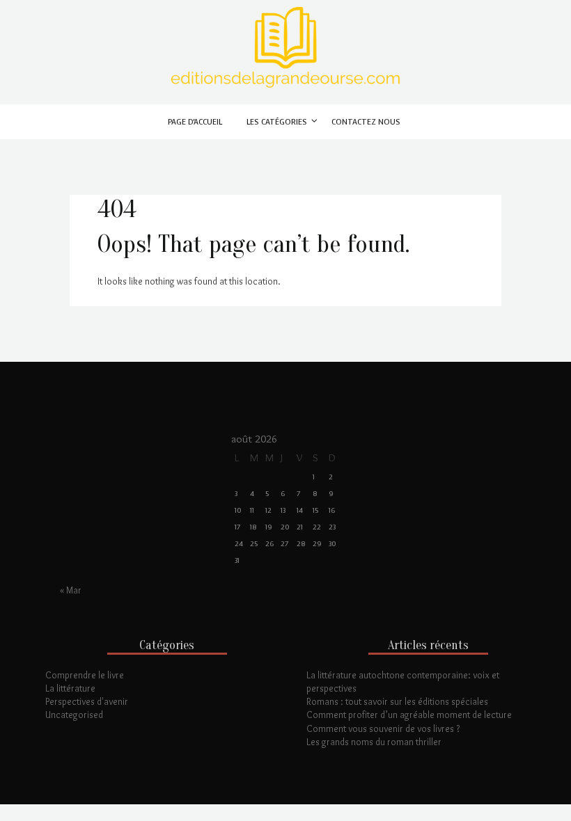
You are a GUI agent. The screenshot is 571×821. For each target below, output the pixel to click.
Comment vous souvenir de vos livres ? (383, 728)
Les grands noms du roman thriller (373, 741)
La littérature (70, 688)
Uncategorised (74, 714)
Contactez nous (365, 122)
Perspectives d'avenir (86, 701)
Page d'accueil (195, 122)
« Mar (70, 590)
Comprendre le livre (84, 674)
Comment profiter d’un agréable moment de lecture (409, 714)
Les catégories (277, 122)
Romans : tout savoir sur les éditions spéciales (397, 701)
